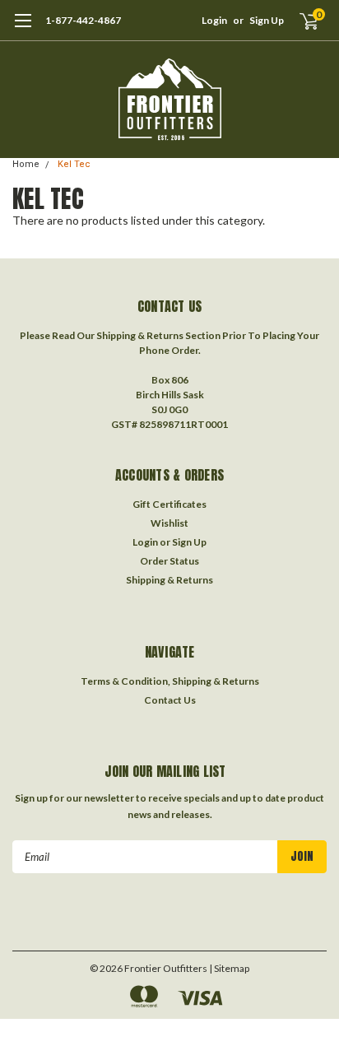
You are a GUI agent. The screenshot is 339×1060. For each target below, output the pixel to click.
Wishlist (169, 523)
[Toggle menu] (22, 28)
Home (25, 164)
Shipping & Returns (169, 580)
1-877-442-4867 (83, 20)
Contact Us (170, 700)
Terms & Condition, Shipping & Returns (170, 681)
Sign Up (266, 20)
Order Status (169, 561)
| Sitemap (229, 968)
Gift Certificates (169, 504)
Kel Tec (74, 164)
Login (214, 20)
